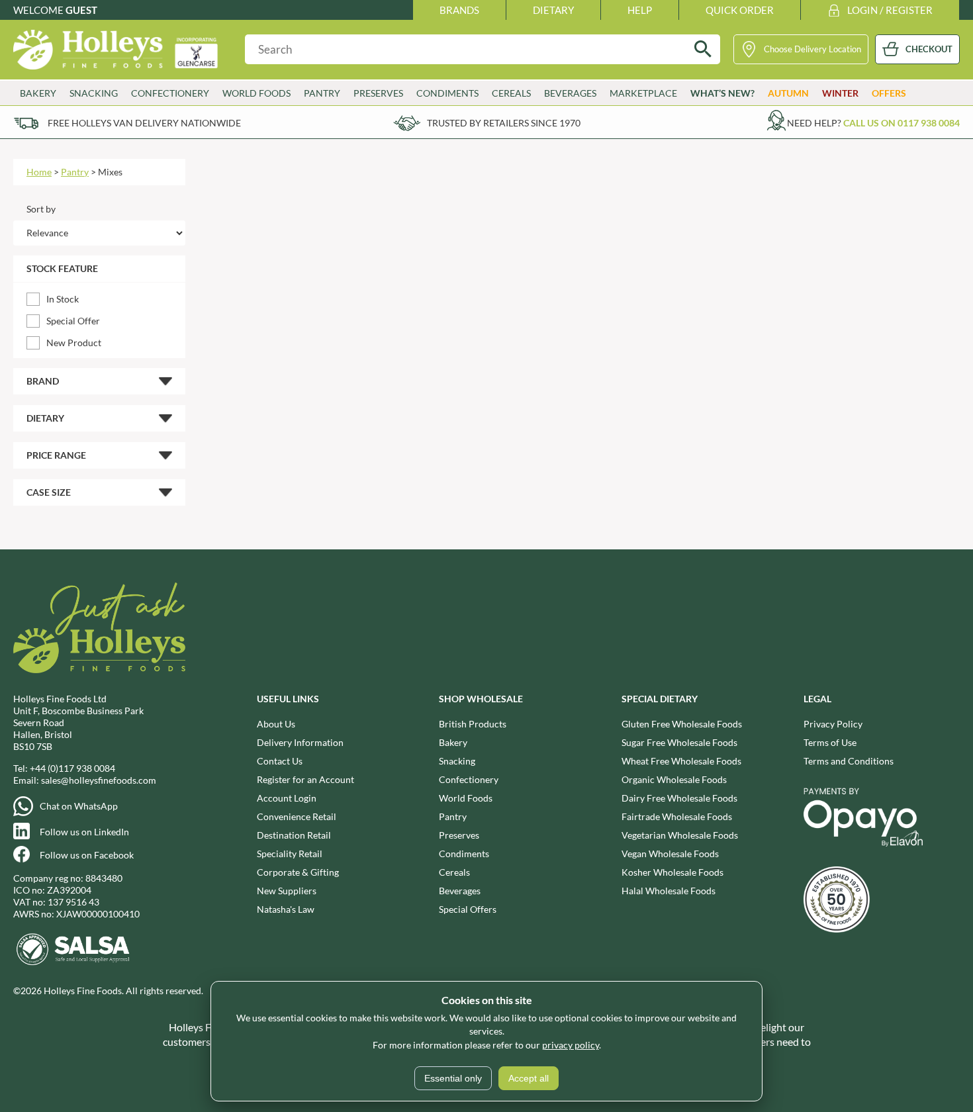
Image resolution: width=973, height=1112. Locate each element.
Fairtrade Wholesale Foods (677, 816)
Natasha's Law (285, 909)
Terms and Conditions (849, 760)
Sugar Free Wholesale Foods (679, 742)
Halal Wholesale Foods (669, 890)
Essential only (453, 1078)
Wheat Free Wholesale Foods (681, 760)
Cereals (454, 872)
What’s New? (722, 93)
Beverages (460, 890)
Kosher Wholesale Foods (672, 872)
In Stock (62, 298)
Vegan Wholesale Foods (670, 853)
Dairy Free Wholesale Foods (679, 798)
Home (39, 171)
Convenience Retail (296, 816)
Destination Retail (294, 835)
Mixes (110, 171)
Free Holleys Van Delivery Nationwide (144, 122)
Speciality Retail (289, 853)
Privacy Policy (833, 723)
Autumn (788, 93)
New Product (73, 342)
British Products (472, 723)
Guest (81, 10)
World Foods (465, 798)
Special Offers (467, 909)
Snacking (457, 760)
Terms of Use (830, 742)
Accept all (528, 1078)
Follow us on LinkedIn (84, 831)
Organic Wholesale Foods (674, 779)
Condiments (464, 853)
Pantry (75, 171)
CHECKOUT (928, 49)
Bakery (453, 742)
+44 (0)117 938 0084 (72, 768)
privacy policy (570, 1044)
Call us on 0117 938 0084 (901, 122)
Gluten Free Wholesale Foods (682, 723)
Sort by (41, 208)
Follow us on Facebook (87, 854)
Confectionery (468, 779)
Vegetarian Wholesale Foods (680, 835)
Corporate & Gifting (298, 872)
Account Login (286, 798)
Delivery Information (300, 742)
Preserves (459, 835)
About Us (276, 723)
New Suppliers (286, 890)
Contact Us (279, 760)
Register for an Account (305, 779)
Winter (840, 93)
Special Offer (73, 320)
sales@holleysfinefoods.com (98, 780)
